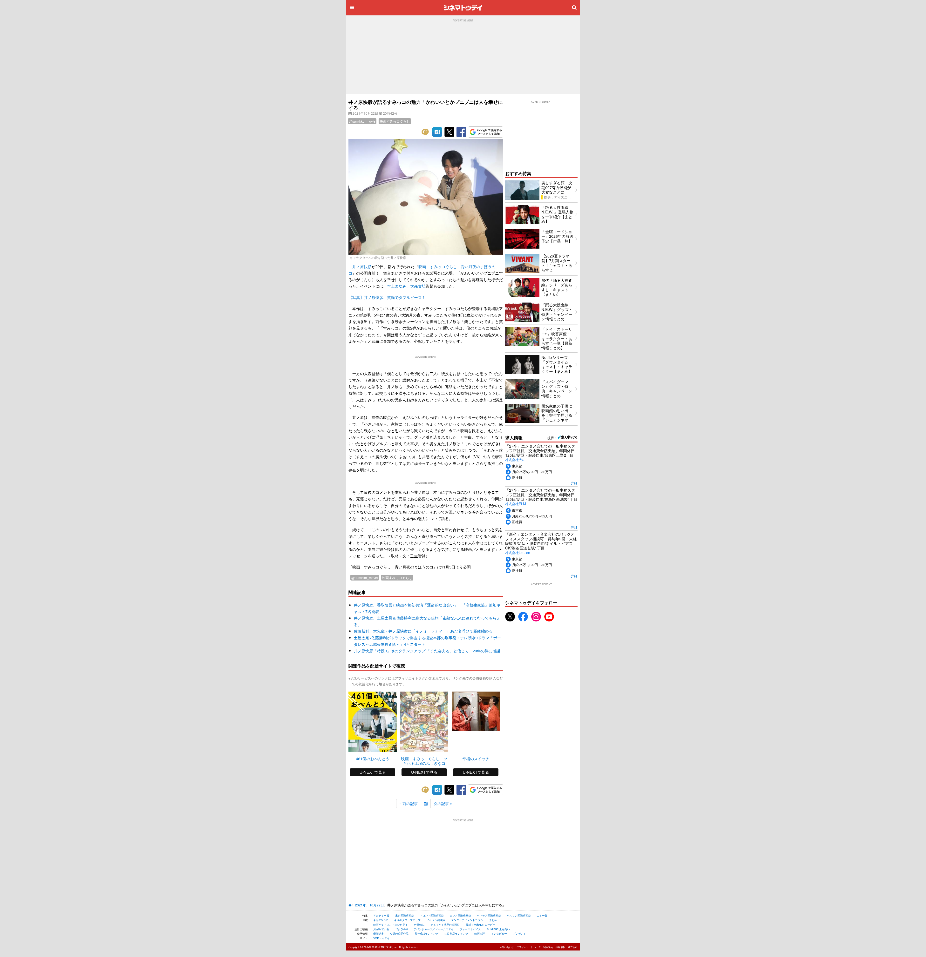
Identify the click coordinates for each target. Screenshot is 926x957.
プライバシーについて (529, 947)
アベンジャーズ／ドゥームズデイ (434, 929)
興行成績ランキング (426, 933)
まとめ (493, 920)
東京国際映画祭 (404, 915)
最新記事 (378, 933)
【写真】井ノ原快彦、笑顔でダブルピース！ (387, 297)
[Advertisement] (463, 58)
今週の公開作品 (399, 933)
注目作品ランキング (456, 933)
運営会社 (573, 947)
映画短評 (479, 933)
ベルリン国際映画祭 (519, 915)
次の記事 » (443, 803)
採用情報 (560, 947)
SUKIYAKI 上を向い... (499, 929)
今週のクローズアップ (407, 920)
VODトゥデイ (381, 938)
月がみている (381, 929)
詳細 (574, 483)
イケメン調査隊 (436, 920)
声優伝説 (419, 924)
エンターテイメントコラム (467, 920)
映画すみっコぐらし (395, 121)
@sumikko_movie (362, 121)
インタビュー (499, 933)
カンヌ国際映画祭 (460, 915)
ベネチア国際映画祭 (489, 915)
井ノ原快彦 (362, 266)
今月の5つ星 (380, 920)
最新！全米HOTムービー (480, 924)
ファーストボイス (470, 929)
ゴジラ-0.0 (401, 929)
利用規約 (548, 947)
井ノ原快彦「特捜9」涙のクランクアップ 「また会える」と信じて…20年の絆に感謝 (427, 650)
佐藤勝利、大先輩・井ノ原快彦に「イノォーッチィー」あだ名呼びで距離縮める (423, 631)
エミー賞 (542, 915)
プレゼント (519, 933)
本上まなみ (396, 286)
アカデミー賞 (381, 915)
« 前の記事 (408, 803)
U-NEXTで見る (373, 772)
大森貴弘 (418, 286)
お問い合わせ (506, 947)
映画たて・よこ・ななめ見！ (390, 924)
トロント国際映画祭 (432, 915)
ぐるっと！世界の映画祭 (445, 924)
